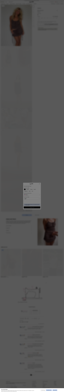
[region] (32, 390)
